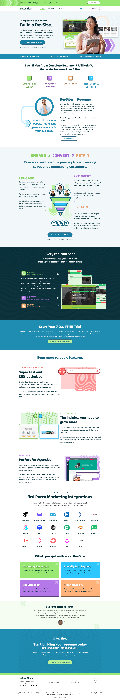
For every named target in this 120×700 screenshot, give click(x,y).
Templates (62, 8)
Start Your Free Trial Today (32, 42)
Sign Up (82, 8)
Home (43, 8)
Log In (93, 8)
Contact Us (97, 680)
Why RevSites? (52, 8)
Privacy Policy (62, 697)
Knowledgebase (75, 680)
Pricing (70, 8)
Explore (94, 3)
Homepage (51, 680)
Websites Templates (53, 682)
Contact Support (75, 682)
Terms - (56, 697)
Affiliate (96, 682)
